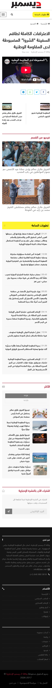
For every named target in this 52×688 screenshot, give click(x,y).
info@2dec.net (40, 569)
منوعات (45, 641)
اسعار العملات (42, 659)
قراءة (26, 395)
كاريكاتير (45, 646)
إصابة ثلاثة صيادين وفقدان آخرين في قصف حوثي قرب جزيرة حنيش (18, 458)
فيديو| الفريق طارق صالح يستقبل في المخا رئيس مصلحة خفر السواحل (20, 413)
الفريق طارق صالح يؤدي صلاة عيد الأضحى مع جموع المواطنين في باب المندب (26, 171)
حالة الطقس (43, 654)
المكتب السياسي (41, 598)
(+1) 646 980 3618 (38, 574)
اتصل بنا (43, 683)
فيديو (46, 650)
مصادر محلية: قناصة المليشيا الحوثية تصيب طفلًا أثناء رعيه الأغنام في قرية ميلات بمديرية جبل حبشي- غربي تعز (26, 278)
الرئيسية (45, 594)
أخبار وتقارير (43, 607)
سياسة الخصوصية (28, 683)
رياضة (46, 637)
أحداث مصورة (42, 632)
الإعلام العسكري (41, 603)
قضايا (46, 612)
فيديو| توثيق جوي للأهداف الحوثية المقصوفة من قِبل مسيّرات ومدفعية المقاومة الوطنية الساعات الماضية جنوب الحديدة (19, 442)
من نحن (12, 683)
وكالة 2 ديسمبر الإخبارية (16, 673)
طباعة (26, 400)
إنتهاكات (45, 616)
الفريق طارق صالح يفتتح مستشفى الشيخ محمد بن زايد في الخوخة (28, 208)
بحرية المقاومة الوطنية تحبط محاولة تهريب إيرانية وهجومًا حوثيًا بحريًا (18, 426)
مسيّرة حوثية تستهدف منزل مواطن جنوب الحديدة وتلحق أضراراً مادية (19, 470)
